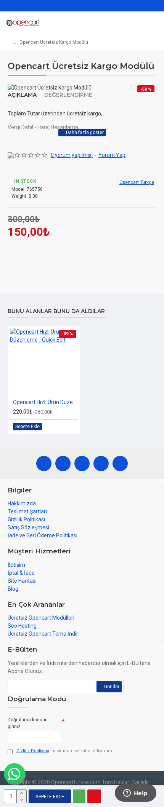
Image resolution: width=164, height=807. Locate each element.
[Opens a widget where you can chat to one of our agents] (135, 793)
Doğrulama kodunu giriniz (28, 723)
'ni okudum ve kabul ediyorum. (64, 750)
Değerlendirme (68, 95)
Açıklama (22, 95)
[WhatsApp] (63, 463)
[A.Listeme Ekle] (62, 427)
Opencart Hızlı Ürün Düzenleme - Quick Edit (45, 402)
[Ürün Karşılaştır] (71, 426)
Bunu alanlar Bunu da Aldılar (56, 311)
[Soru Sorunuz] (94, 796)
